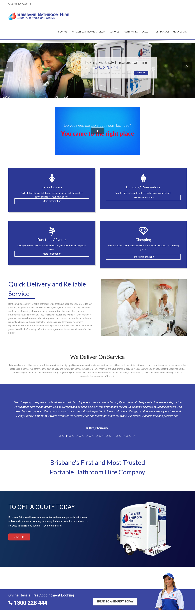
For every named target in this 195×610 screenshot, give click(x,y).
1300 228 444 (24, 4)
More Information (52, 201)
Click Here (19, 543)
